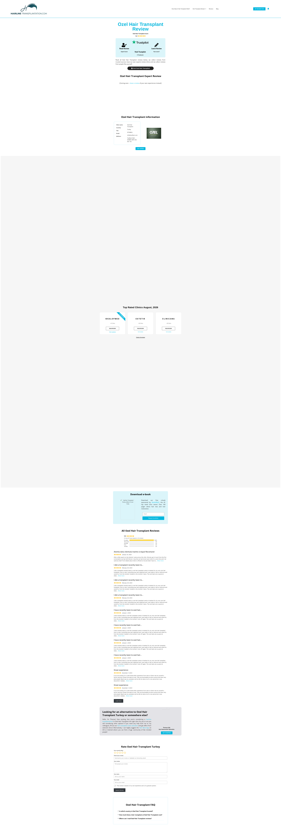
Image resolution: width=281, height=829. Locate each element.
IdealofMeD (155, 502)
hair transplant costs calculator (127, 726)
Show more (160, 560)
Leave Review (156, 49)
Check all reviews (140, 337)
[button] (140, 811)
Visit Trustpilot (140, 52)
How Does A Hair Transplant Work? (181, 9)
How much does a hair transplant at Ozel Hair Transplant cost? (140, 815)
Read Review (124, 49)
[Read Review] (124, 45)
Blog (217, 9)
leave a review (134, 83)
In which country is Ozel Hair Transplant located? (136, 811)
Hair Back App (144, 728)
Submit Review (119, 790)
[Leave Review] (156, 45)
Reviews (211, 9)
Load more (118, 701)
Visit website (112, 332)
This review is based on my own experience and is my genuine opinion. (136, 785)
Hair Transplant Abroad (199, 9)
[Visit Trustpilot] (140, 42)
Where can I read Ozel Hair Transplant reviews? (135, 818)
